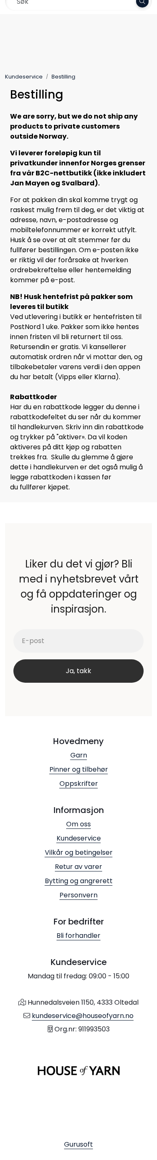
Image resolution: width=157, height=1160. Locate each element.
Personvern (78, 895)
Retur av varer (78, 866)
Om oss (78, 824)
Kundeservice (79, 838)
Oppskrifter (78, 783)
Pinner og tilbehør (78, 769)
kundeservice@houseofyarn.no (83, 1016)
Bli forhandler (78, 935)
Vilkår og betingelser (79, 852)
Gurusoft (78, 1144)
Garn (78, 755)
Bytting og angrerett (79, 881)
